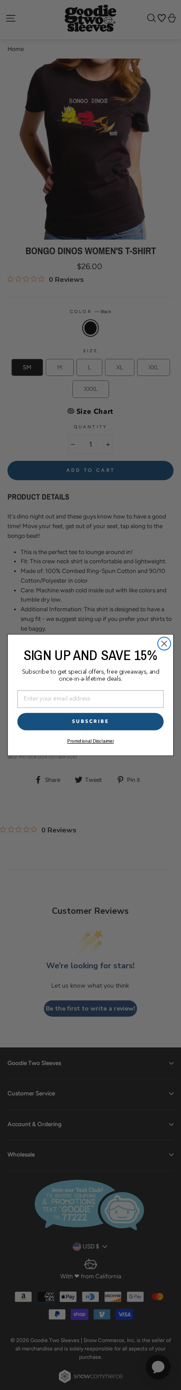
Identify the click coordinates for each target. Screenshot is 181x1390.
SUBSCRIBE (90, 721)
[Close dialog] (164, 643)
